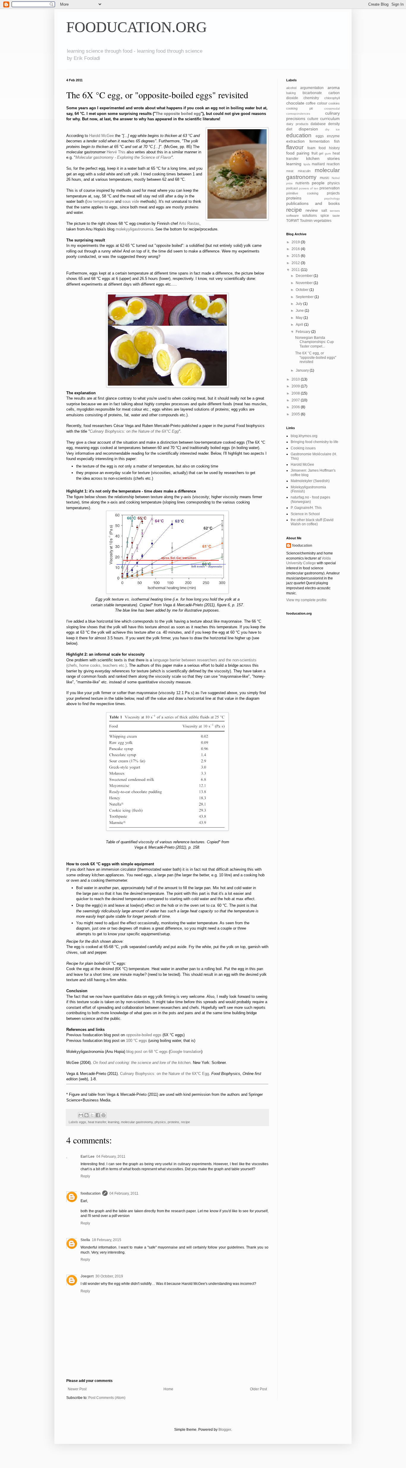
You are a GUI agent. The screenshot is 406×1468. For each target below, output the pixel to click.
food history (329, 148)
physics (160, 1122)
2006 (296, 407)
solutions (309, 216)
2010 (296, 379)
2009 (296, 386)
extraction (295, 141)
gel (321, 153)
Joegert (87, 1276)
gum (328, 153)
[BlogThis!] (86, 1115)
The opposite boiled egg (178, 113)
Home (168, 1389)
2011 (296, 270)
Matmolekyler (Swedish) (310, 481)
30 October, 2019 (109, 1276)
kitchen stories (323, 158)
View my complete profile (306, 600)
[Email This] (81, 1115)
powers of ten (308, 188)
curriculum (330, 118)
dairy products (297, 124)
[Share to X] (92, 1115)
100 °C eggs (136, 1040)
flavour (294, 147)
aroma (334, 87)
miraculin (304, 171)
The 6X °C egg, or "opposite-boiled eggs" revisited (315, 357)
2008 (296, 393)
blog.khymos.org (304, 436)
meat (289, 171)
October (302, 290)
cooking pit (299, 108)
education (298, 135)
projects (333, 193)
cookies (334, 103)
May (299, 318)
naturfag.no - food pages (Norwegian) (310, 499)
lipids (306, 164)
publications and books (313, 203)
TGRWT (292, 221)
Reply (85, 1176)
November (305, 283)
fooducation (90, 1193)
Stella (85, 1240)
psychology (332, 198)
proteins (173, 1122)
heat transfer (97, 1122)
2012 (296, 263)
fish (337, 141)
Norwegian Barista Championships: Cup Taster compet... (314, 342)
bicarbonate (312, 93)
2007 (296, 400)
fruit (314, 153)
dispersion (308, 129)
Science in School (305, 514)
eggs (82, 1122)
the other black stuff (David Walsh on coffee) (312, 522)
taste (336, 215)
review (312, 210)
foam (311, 148)
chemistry (311, 98)
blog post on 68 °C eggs (147, 1051)
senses (335, 210)
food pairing (297, 153)
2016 (296, 249)
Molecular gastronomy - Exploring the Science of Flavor (123, 157)
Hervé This (116, 152)
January (303, 370)
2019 (296, 242)
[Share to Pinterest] (103, 1115)
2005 (296, 414)
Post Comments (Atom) (106, 1398)
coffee (311, 103)
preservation (330, 188)
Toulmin (306, 221)
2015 (296, 256)
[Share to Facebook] (98, 1115)
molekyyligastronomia (134, 229)
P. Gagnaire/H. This (306, 508)
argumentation (312, 88)
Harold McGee (101, 135)
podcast (292, 188)
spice (324, 216)
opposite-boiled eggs (143, 1035)
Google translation (185, 1051)
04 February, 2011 (110, 1156)
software (292, 215)
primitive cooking (302, 193)
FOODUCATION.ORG (136, 27)
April (300, 324)
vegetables (322, 221)
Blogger (224, 1430)
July (299, 304)
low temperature (100, 201)
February (303, 332)
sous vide (130, 201)
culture (312, 119)
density (334, 124)
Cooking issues (303, 448)
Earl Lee (88, 1156)
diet (289, 129)
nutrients (302, 183)
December (305, 276)
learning (113, 1122)
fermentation (319, 141)
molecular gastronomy (137, 1122)
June (300, 310)
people (318, 182)
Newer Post (77, 1389)
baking (291, 93)
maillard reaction (326, 164)
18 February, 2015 (106, 1240)
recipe (185, 1122)
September (305, 297)
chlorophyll (332, 98)
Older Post (258, 1389)
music (324, 178)
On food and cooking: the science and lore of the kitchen (142, 1062)
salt (324, 210)
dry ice (332, 129)
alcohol (291, 88)
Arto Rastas (189, 223)
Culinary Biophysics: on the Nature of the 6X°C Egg (134, 431)
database (318, 124)
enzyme (333, 136)
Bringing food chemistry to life (314, 442)
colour (322, 103)
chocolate (295, 103)
